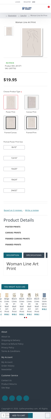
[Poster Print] (11, 102)
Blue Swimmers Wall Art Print (44, 302)
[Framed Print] (31, 123)
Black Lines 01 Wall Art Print (14, 305)
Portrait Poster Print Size (13, 142)
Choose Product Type (12, 91)
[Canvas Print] (31, 102)
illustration (12, 15)
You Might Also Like (14, 286)
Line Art (23, 15)
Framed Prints (13, 244)
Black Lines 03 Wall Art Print (29, 305)
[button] (24, 317)
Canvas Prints (13, 232)
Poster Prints (12, 226)
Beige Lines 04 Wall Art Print (6, 305)
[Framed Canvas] (11, 123)
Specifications (34, 255)
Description (12, 255)
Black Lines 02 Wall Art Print (21, 305)
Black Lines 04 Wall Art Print (36, 305)
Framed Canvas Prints (17, 238)
